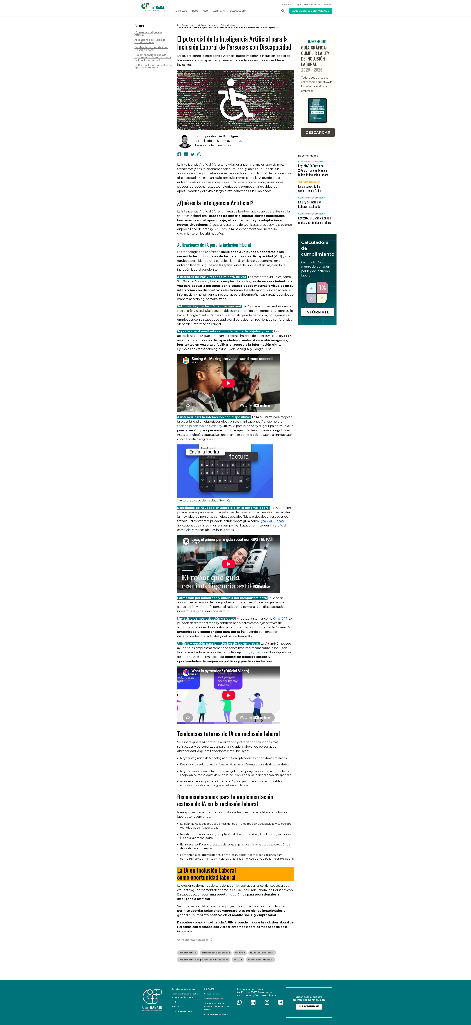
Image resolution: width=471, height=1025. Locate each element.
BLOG (195, 11)
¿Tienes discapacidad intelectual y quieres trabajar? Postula (218, 1006)
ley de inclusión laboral (262, 952)
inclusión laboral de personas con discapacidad (204, 959)
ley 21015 (238, 959)
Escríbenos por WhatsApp (216, 1014)
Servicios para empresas (183, 989)
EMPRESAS (181, 11)
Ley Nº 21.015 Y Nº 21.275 (308, 4)
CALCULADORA (238, 11)
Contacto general (212, 994)
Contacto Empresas (213, 998)
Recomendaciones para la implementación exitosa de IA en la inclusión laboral (152, 57)
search (283, 10)
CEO (205, 11)
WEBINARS (219, 11)
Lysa (263, 521)
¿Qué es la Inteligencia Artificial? (148, 33)
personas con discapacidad (216, 952)
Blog (174, 1002)
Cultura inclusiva (228, 25)
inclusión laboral (187, 952)
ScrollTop (451, 1019)
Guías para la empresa (208, 25)
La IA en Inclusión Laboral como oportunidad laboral (153, 66)
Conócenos (286, 4)
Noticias (328, 4)
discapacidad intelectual (260, 959)
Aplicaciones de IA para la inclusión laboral (149, 41)
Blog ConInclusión (185, 25)
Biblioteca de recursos (182, 1011)
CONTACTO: (209, 989)
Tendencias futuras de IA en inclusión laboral (151, 48)
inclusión (240, 952)
